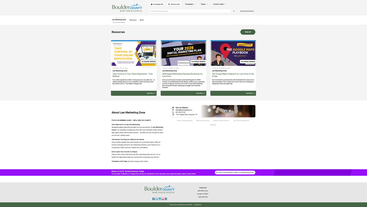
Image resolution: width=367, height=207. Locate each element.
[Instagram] (166, 199)
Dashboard (197, 204)
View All (248, 32)
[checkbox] (238, 11)
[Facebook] (153, 199)
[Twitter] (156, 199)
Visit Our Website (182, 108)
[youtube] (163, 199)
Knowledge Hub (158, 4)
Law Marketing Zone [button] (119, 71)
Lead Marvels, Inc (182, 204)
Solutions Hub (175, 4)
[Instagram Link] (229, 111)
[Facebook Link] (225, 111)
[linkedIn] (160, 199)
